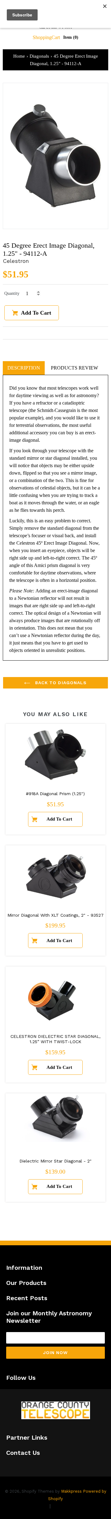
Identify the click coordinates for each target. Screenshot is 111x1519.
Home (19, 56)
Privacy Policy (31, 1506)
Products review (74, 367)
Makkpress (71, 1491)
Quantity (11, 293)
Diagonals (39, 56)
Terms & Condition (74, 1506)
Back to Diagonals (60, 682)
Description (23, 367)
